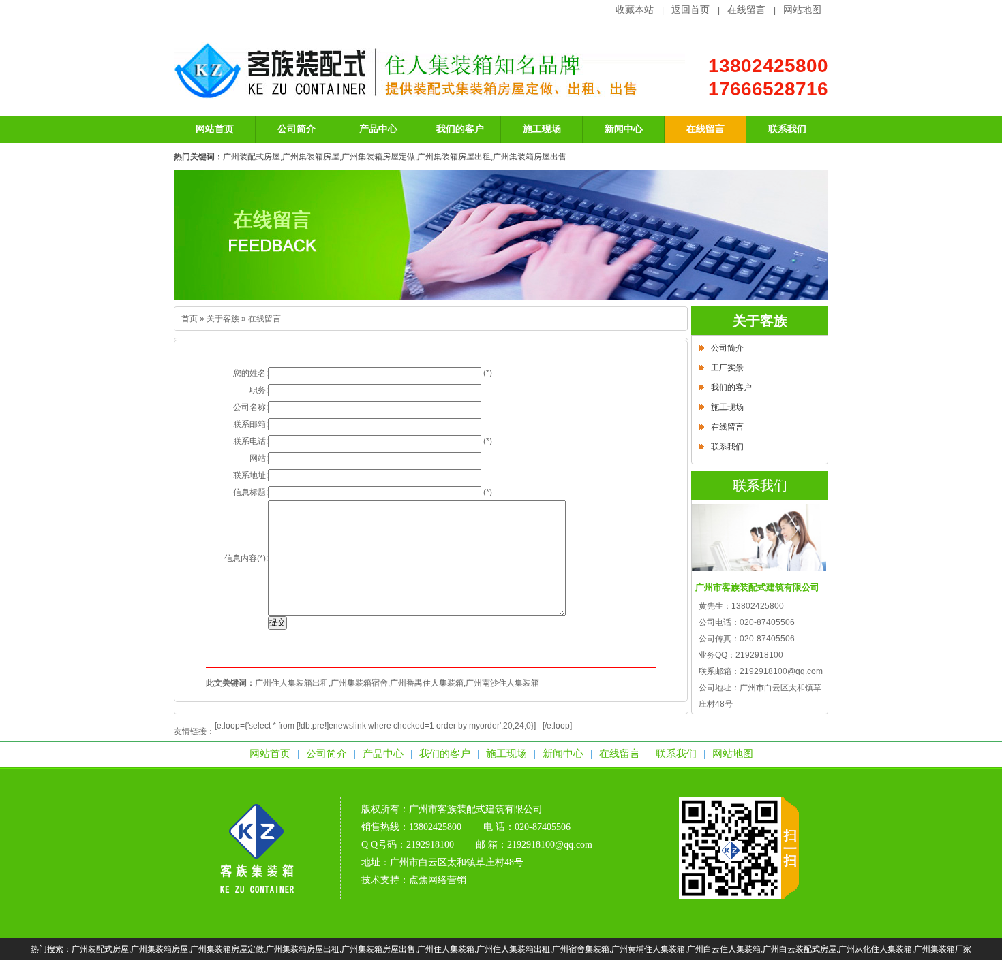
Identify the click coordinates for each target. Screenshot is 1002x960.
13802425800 (768, 65)
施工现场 (727, 407)
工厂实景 (727, 367)
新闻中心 (563, 753)
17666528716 (768, 88)
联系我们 (727, 446)
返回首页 (690, 10)
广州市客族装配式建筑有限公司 (476, 809)
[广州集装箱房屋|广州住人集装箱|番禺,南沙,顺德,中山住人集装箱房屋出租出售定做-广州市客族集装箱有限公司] (429, 91)
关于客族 (223, 318)
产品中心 (383, 753)
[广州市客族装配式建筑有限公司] (256, 896)
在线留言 (746, 10)
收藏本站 (635, 10)
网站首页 (269, 753)
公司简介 (727, 348)
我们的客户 (731, 387)
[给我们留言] (501, 235)
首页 (189, 318)
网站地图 (802, 10)
